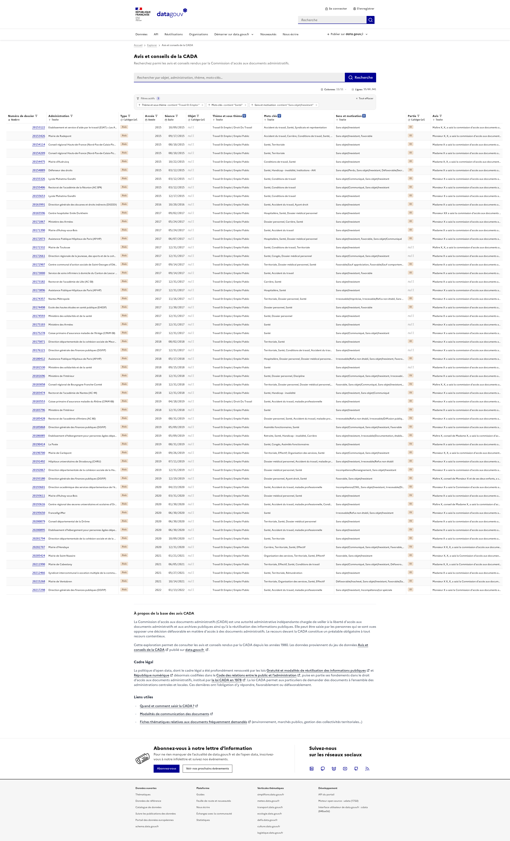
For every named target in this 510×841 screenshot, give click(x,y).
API (156, 34)
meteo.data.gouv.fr (268, 801)
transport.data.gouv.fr (270, 807)
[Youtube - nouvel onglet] (345, 769)
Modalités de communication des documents (174, 713)
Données (141, 34)
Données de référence (148, 801)
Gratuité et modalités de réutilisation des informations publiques (316, 670)
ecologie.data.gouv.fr (269, 813)
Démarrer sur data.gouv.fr (231, 34)
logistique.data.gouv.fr (270, 833)
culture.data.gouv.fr (268, 826)
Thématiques (142, 794)
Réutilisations (174, 34)
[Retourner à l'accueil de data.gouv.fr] (172, 14)
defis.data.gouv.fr (267, 820)
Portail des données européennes (154, 820)
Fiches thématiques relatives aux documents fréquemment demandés (193, 721)
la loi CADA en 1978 (227, 680)
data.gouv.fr (195, 649)
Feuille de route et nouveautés (213, 801)
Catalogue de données (148, 807)
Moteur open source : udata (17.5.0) (338, 801)
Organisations (198, 34)
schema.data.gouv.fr (147, 826)
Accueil (138, 45)
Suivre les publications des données (155, 813)
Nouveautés (268, 34)
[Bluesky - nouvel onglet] (334, 769)
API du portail (326, 794)
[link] (336, 9)
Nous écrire (290, 34)
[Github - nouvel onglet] (356, 769)
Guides (200, 794)
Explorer (152, 45)
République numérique (151, 675)
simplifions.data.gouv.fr (270, 794)
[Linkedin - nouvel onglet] (312, 769)
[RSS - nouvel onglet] (367, 769)
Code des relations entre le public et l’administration (256, 675)
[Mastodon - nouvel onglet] (323, 769)
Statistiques (203, 820)
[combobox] (336, 20)
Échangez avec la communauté (214, 813)
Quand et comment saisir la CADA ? (167, 705)
